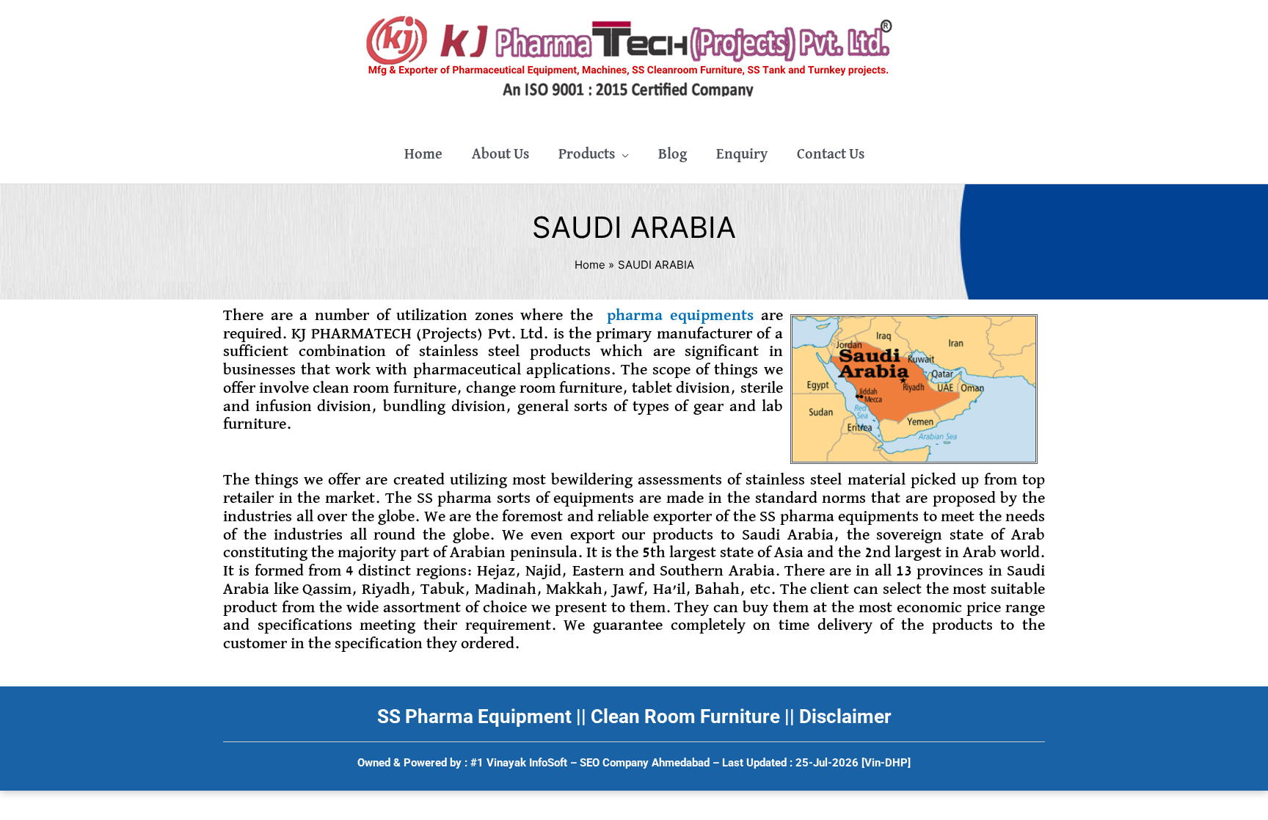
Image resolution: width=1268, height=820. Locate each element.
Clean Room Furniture (685, 716)
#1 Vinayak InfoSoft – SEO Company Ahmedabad (590, 762)
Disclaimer (845, 716)
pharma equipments (680, 316)
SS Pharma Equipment (474, 716)
